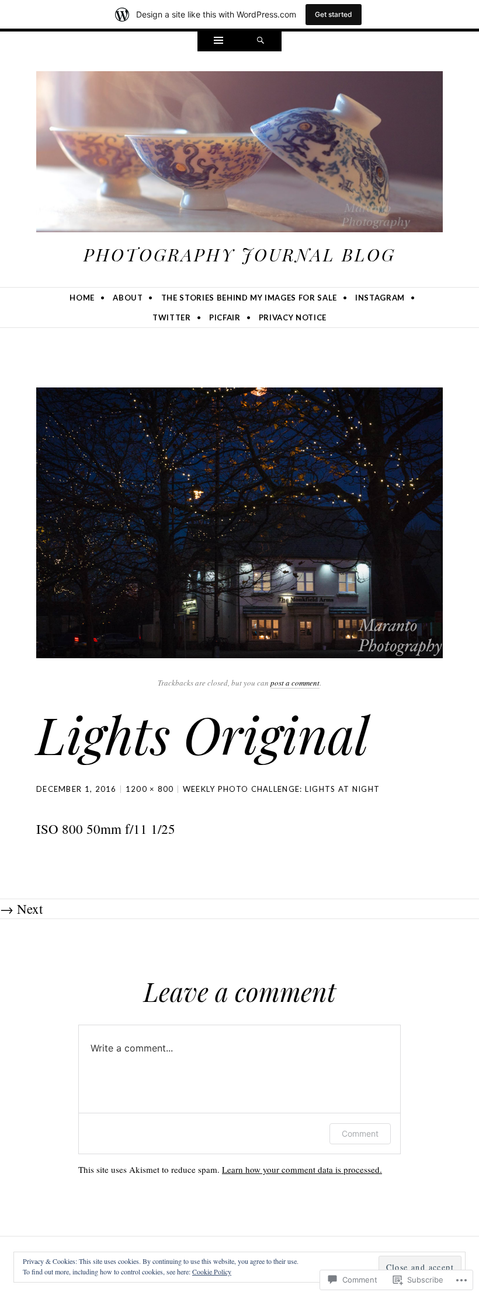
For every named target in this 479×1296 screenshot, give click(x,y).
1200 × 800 (150, 789)
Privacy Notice (293, 317)
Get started (333, 14)
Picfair (225, 317)
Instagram (380, 297)
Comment (360, 1133)
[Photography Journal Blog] (239, 154)
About (128, 297)
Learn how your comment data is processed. (302, 1169)
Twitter (171, 317)
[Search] (260, 41)
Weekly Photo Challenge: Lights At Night (281, 789)
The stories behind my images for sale (249, 297)
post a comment (295, 682)
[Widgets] (218, 41)
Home (82, 297)
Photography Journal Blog (239, 254)
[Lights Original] (239, 521)
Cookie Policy (211, 1271)
